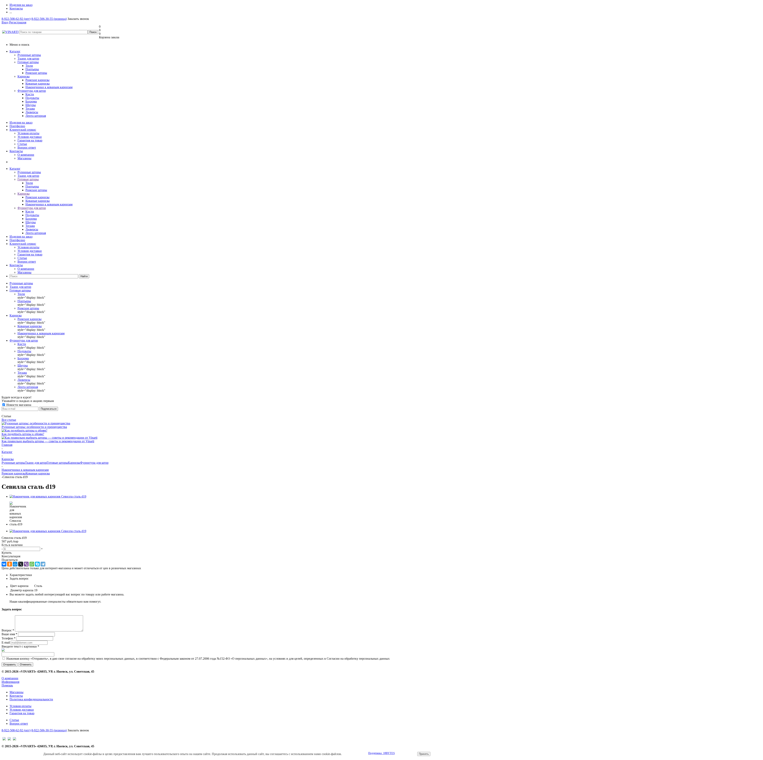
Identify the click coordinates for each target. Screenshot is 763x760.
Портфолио (17, 126)
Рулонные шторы (29, 55)
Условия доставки (29, 136)
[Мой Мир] (15, 564)
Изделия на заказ (21, 122)
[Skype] (37, 564)
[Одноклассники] (9, 564)
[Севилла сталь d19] (48, 496)
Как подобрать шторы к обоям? (23, 434)
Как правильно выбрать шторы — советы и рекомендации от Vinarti (48, 441)
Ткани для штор (28, 58)
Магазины (24, 158)
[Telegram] (43, 564)
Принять (424, 753)
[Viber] (26, 564)
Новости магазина (18, 405)
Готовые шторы (28, 62)
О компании (25, 154)
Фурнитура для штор (31, 90)
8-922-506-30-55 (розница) (49, 18)
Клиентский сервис (23, 129)
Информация (10, 682)
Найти (84, 276)
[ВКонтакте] (4, 564)
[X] (20, 564)
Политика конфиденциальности (31, 699)
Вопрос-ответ (26, 147)
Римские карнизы (14, 473)
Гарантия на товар (29, 140)
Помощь (7, 685)
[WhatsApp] (31, 564)
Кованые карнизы (38, 473)
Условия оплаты (28, 133)
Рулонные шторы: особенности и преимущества (34, 427)
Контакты (16, 151)
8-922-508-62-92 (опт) (16, 18)
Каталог (15, 51)
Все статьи (9, 419)
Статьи (22, 144)
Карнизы (23, 76)
